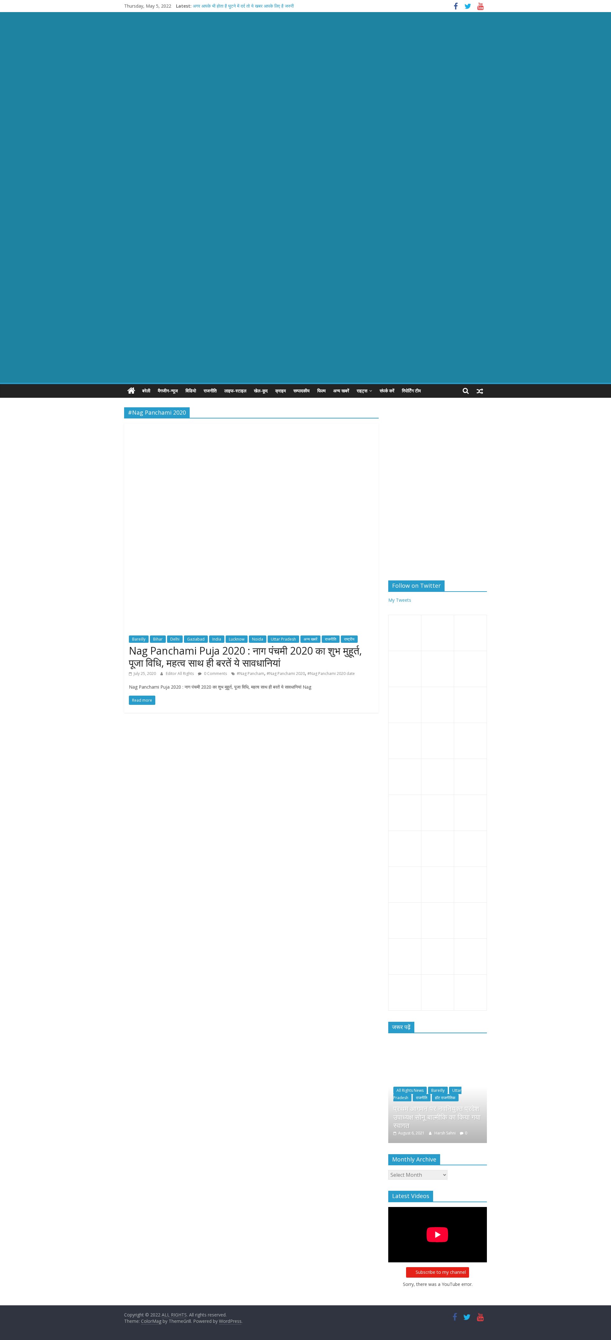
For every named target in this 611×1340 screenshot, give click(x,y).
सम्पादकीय (301, 391)
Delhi (174, 639)
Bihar (158, 639)
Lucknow (236, 639)
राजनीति (210, 391)
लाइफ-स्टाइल (235, 391)
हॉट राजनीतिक (445, 1097)
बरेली (146, 391)
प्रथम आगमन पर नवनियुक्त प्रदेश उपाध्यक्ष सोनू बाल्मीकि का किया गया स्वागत (437, 1117)
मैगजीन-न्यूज (168, 391)
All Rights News (410, 1090)
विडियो (191, 391)
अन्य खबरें (341, 391)
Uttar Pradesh (283, 639)
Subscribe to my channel (441, 1272)
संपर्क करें (387, 391)
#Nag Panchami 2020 (286, 673)
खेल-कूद (261, 391)
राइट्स (362, 391)
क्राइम (280, 391)
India (216, 639)
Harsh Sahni (445, 1133)
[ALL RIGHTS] (131, 390)
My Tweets (399, 600)
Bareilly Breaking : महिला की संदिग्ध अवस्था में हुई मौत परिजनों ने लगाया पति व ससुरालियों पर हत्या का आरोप (281, 6)
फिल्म (321, 391)
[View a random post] (480, 390)
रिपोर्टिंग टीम (411, 391)
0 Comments (215, 673)
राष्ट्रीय (349, 639)
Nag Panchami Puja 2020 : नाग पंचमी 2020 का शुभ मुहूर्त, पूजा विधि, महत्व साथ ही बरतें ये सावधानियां (245, 657)
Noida (257, 639)
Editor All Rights (180, 673)
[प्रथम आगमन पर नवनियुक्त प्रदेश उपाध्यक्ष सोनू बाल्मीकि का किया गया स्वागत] (437, 1048)
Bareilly (138, 639)
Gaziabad (196, 639)
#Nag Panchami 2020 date (331, 673)
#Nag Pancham (250, 673)
